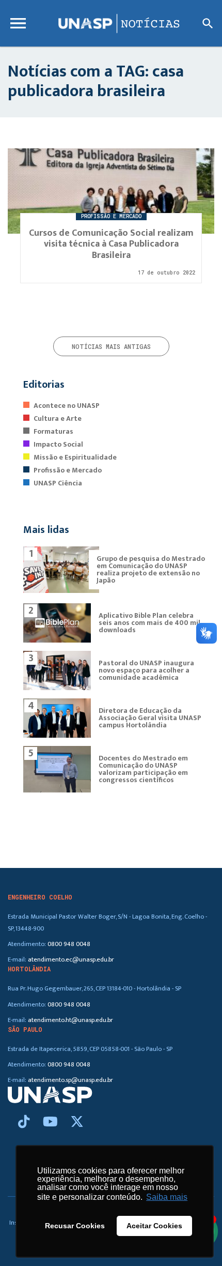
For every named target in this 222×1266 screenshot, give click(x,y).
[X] (77, 1122)
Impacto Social (58, 444)
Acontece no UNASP (67, 405)
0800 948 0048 (68, 944)
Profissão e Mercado (68, 470)
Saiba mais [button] (166, 1197)
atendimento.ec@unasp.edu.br (71, 959)
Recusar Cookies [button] (75, 1226)
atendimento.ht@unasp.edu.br (70, 1020)
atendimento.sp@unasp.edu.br (70, 1080)
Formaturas (53, 431)
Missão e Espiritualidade (75, 457)
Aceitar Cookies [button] (154, 1226)
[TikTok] (25, 1122)
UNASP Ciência (58, 483)
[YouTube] (52, 1122)
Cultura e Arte (58, 418)
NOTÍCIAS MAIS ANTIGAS (111, 346)
